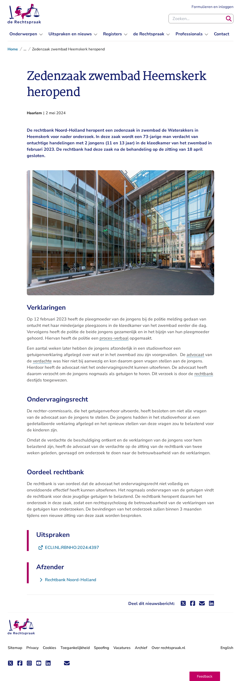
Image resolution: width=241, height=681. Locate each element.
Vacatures (122, 648)
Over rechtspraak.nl (168, 647)
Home (13, 49)
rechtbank (203, 374)
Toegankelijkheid (75, 647)
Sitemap (15, 647)
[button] (204, 676)
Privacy (32, 647)
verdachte (42, 361)
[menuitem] (26, 34)
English (227, 647)
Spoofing (101, 647)
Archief (141, 647)
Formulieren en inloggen (212, 6)
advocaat (195, 354)
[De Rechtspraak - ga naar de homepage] (24, 14)
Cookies (49, 647)
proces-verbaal (114, 338)
